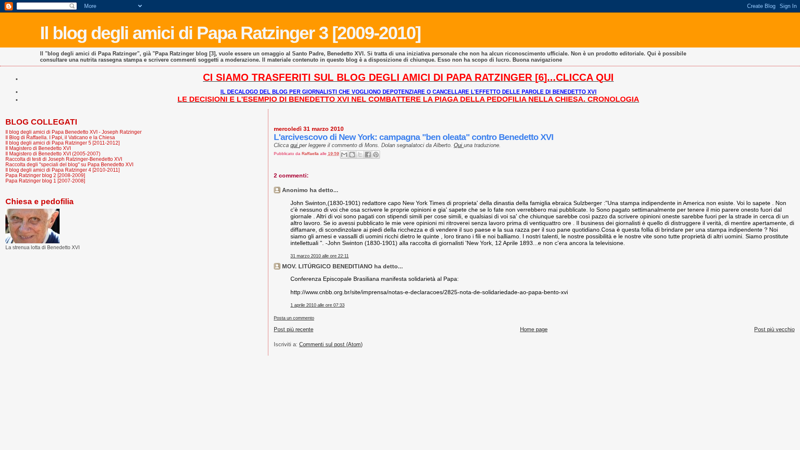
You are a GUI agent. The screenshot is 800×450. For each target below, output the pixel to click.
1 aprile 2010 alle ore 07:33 (317, 305)
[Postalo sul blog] (352, 154)
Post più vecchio (774, 329)
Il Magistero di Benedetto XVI (38, 148)
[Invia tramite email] (344, 154)
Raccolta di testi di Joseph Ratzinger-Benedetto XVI (63, 159)
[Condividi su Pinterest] (376, 154)
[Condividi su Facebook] (368, 154)
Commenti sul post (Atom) (330, 344)
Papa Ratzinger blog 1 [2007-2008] (45, 180)
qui (294, 145)
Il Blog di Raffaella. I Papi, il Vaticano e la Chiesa (60, 137)
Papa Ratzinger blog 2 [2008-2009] (45, 175)
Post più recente (293, 329)
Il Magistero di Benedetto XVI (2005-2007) (52, 153)
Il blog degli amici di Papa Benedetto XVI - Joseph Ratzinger (73, 132)
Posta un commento (294, 317)
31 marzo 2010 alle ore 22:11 (319, 255)
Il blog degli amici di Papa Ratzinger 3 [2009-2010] (230, 33)
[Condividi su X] (360, 154)
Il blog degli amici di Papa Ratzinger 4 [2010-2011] (62, 169)
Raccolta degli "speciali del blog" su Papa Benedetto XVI (69, 164)
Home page (534, 329)
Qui (459, 145)
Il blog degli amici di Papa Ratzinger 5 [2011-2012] (62, 142)
